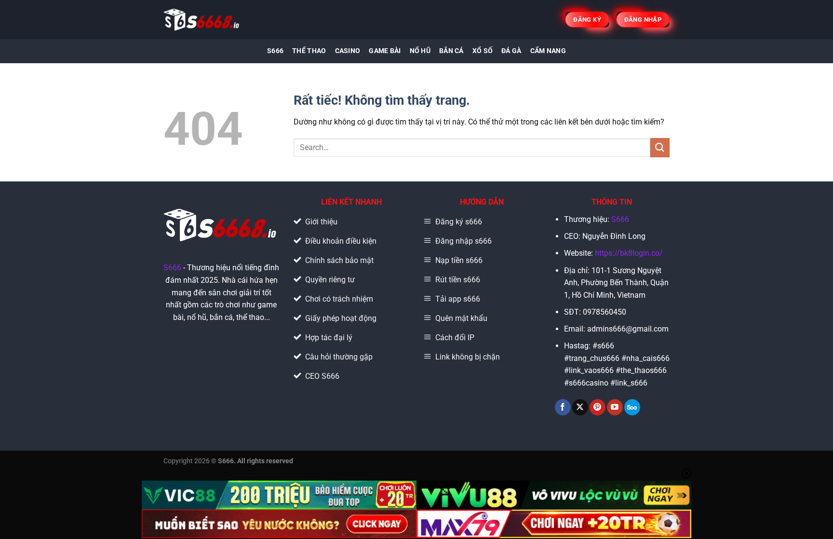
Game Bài (385, 51)
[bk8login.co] (202, 19)
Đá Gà (511, 51)
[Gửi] (660, 147)
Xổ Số (482, 51)
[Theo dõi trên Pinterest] (597, 407)
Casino (348, 51)
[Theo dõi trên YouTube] (615, 407)
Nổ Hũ (420, 51)
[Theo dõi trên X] (580, 407)
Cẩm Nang (548, 51)
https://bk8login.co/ (629, 253)
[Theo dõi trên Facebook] (563, 407)
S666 (275, 51)
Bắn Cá (451, 51)
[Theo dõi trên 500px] (632, 407)
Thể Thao (309, 51)
